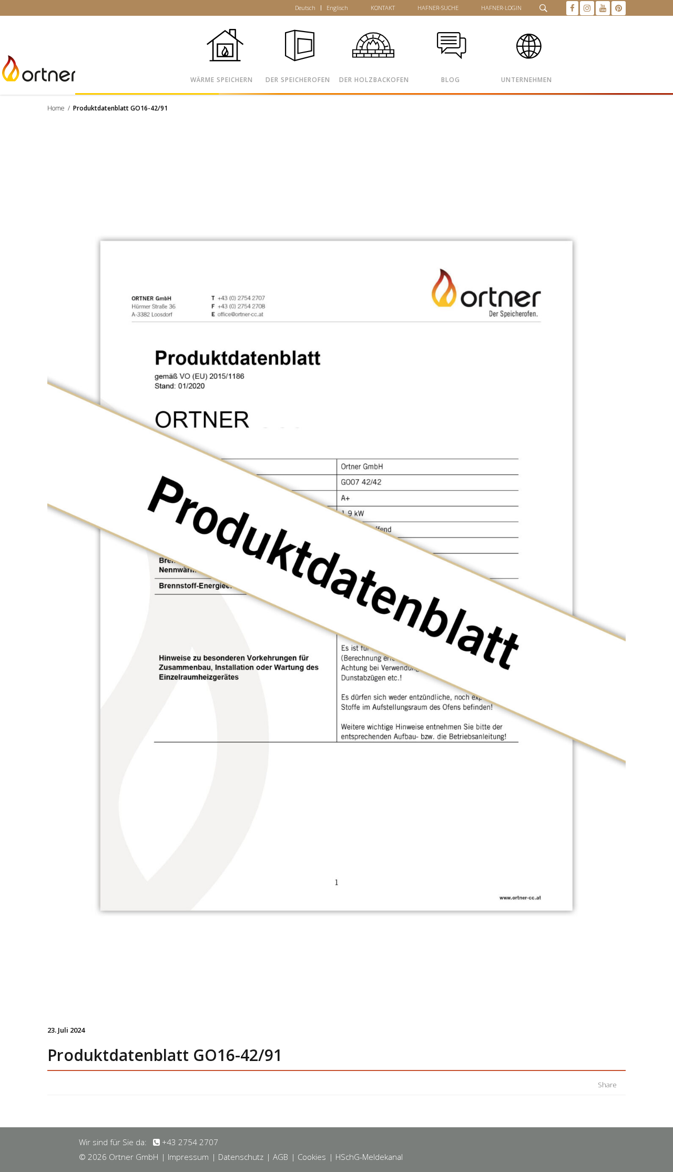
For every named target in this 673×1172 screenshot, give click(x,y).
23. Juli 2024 (66, 1030)
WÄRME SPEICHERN (221, 79)
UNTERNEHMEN (526, 79)
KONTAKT (383, 8)
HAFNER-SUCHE (437, 8)
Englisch (337, 8)
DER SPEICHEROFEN (298, 79)
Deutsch (305, 8)
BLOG (450, 79)
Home (56, 108)
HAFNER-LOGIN (501, 8)
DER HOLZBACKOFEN (374, 79)
